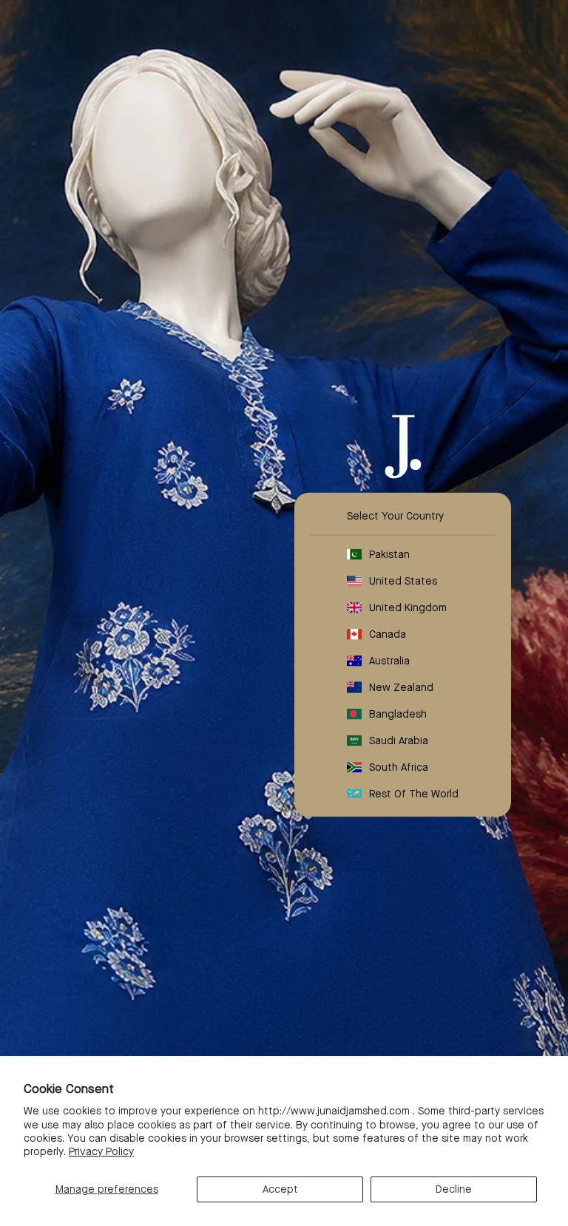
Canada (387, 633)
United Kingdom (408, 607)
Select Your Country (395, 515)
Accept (280, 1189)
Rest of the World (414, 793)
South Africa (398, 766)
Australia (389, 660)
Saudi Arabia (398, 740)
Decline (454, 1189)
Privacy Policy (101, 1151)
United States (403, 580)
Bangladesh (398, 713)
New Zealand (401, 686)
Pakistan (389, 553)
